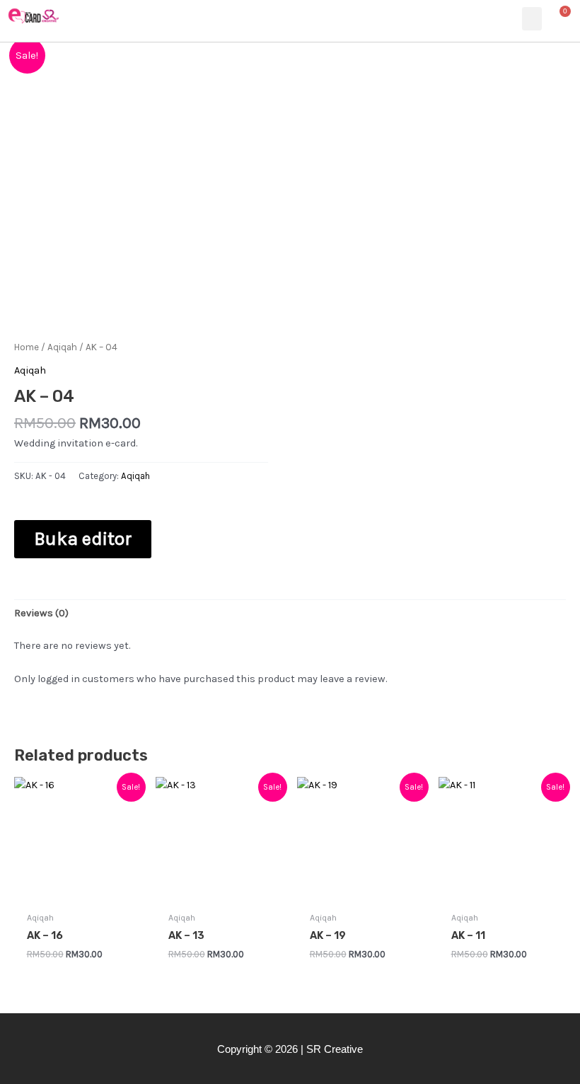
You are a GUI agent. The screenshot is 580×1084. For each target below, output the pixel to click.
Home (26, 347)
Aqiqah (62, 347)
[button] (532, 18)
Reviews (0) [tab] (41, 613)
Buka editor (83, 539)
